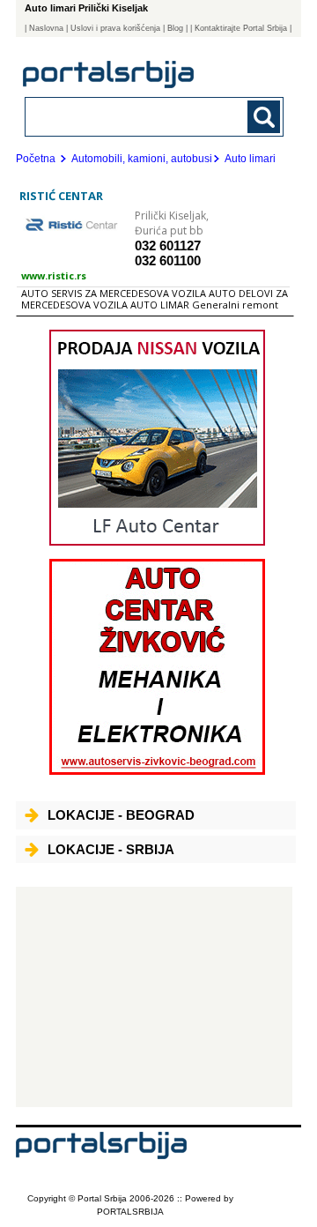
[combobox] (129, 116)
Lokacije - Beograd (121, 814)
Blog (175, 28)
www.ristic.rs (53, 275)
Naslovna (46, 28)
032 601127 (168, 245)
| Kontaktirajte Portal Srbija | (240, 28)
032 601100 (168, 260)
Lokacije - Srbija (111, 849)
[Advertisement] (154, 997)
